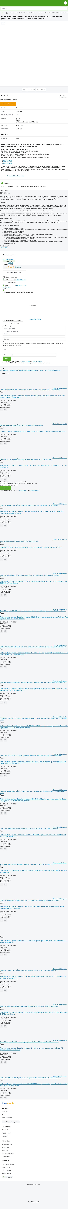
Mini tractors (56, 370)
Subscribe (5, 488)
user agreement (37, 361)
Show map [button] (33, 305)
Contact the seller (8, 104)
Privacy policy (6, 1147)
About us (4, 1111)
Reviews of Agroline (8, 1153)
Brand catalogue (7, 1156)
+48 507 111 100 (21, 285)
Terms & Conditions (7, 1144)
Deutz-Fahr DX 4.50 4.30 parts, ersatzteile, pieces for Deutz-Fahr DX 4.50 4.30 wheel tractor (30, 547)
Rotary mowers (40, 370)
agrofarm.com (7, 287)
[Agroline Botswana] (11, 3)
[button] (65, 3)
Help (3, 1114)
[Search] (65, 8)
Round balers (23, 370)
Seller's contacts (7, 1117)
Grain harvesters (14, 370)
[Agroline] (7, 13)
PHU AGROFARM (8, 259)
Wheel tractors (4, 370)
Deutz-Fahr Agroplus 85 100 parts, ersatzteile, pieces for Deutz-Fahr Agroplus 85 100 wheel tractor (33, 431)
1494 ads (10, 263)
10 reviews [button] (18, 266)
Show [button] (14, 279)
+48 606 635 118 (21, 279)
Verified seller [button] (9, 261)
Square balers (31, 370)
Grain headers (49, 370)
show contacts (7, 160)
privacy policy (26, 361)
